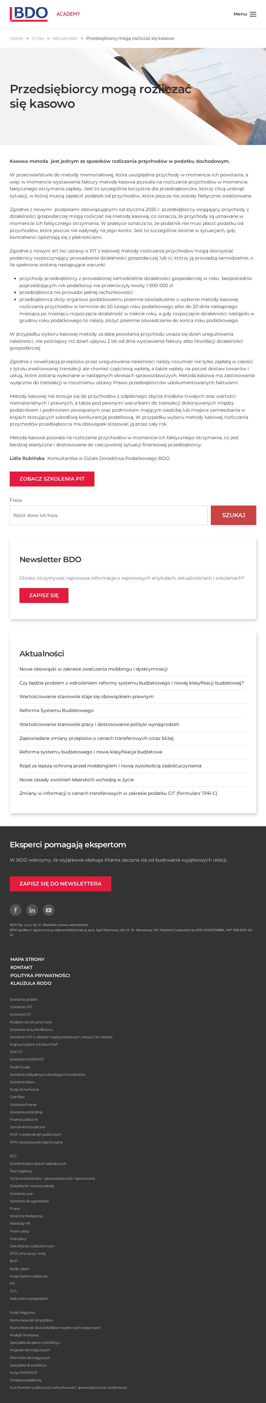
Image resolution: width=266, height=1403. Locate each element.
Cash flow (17, 1097)
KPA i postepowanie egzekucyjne (36, 1142)
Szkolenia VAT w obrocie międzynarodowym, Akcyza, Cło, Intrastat (61, 1037)
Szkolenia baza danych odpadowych (38, 1163)
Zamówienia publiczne (27, 1127)
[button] (245, 14)
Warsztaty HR (20, 1223)
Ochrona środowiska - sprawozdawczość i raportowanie (52, 1178)
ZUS (13, 1291)
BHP (13, 1261)
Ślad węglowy (21, 1171)
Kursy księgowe (22, 1312)
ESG (13, 1156)
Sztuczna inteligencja (26, 1216)
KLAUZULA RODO (31, 983)
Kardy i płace (19, 1268)
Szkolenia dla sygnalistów (29, 1201)
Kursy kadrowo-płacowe (28, 1276)
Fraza (16, 500)
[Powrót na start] (45, 14)
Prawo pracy (19, 1231)
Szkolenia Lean (21, 1193)
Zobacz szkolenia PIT (52, 479)
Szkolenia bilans (22, 1082)
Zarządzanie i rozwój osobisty (32, 1186)
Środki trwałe (20, 1067)
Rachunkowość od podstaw (31, 1320)
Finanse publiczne (24, 1119)
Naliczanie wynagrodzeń (29, 1298)
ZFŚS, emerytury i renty (28, 1253)
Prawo (15, 1208)
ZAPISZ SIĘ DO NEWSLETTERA (60, 884)
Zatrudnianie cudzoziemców (32, 1246)
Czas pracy (18, 1238)
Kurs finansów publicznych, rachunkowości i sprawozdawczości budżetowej (68, 1387)
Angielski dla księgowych (29, 1350)
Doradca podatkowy (25, 1380)
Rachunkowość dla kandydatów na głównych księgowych (55, 1327)
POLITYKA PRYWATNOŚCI (40, 975)
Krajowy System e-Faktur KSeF (34, 1044)
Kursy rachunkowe (24, 1089)
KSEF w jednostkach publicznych (35, 1134)
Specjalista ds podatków (28, 1365)
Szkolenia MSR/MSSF (27, 1059)
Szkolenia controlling (26, 1112)
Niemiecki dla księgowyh (30, 1357)
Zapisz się (44, 595)
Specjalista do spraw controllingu (35, 1342)
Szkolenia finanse (23, 1104)
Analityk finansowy (24, 1335)
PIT (12, 1283)
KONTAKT (21, 967)
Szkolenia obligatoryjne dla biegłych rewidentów (47, 1074)
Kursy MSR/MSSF (23, 1372)
